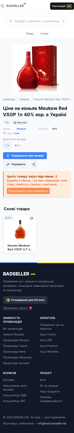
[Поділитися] (33, 164)
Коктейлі (8, 380)
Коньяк (26, 99)
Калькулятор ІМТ (14, 401)
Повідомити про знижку (27, 155)
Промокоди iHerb (14, 351)
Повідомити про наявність (28, 191)
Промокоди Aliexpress (17, 357)
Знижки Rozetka (13, 334)
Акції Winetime (49, 351)
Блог (43, 380)
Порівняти (18, 164)
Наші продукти (49, 391)
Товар (30, 33)
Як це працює (49, 385)
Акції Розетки (49, 345)
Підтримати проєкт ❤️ (17, 308)
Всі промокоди (12, 328)
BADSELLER (16, 274)
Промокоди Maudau (16, 340)
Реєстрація (61, 6)
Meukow (21, 128)
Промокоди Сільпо (15, 345)
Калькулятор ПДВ (14, 395)
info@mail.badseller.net (52, 423)
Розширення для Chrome (27, 299)
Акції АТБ (46, 340)
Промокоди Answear (16, 363)
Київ (16, 133)
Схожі (44, 33)
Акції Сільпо (48, 334)
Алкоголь (11, 99)
